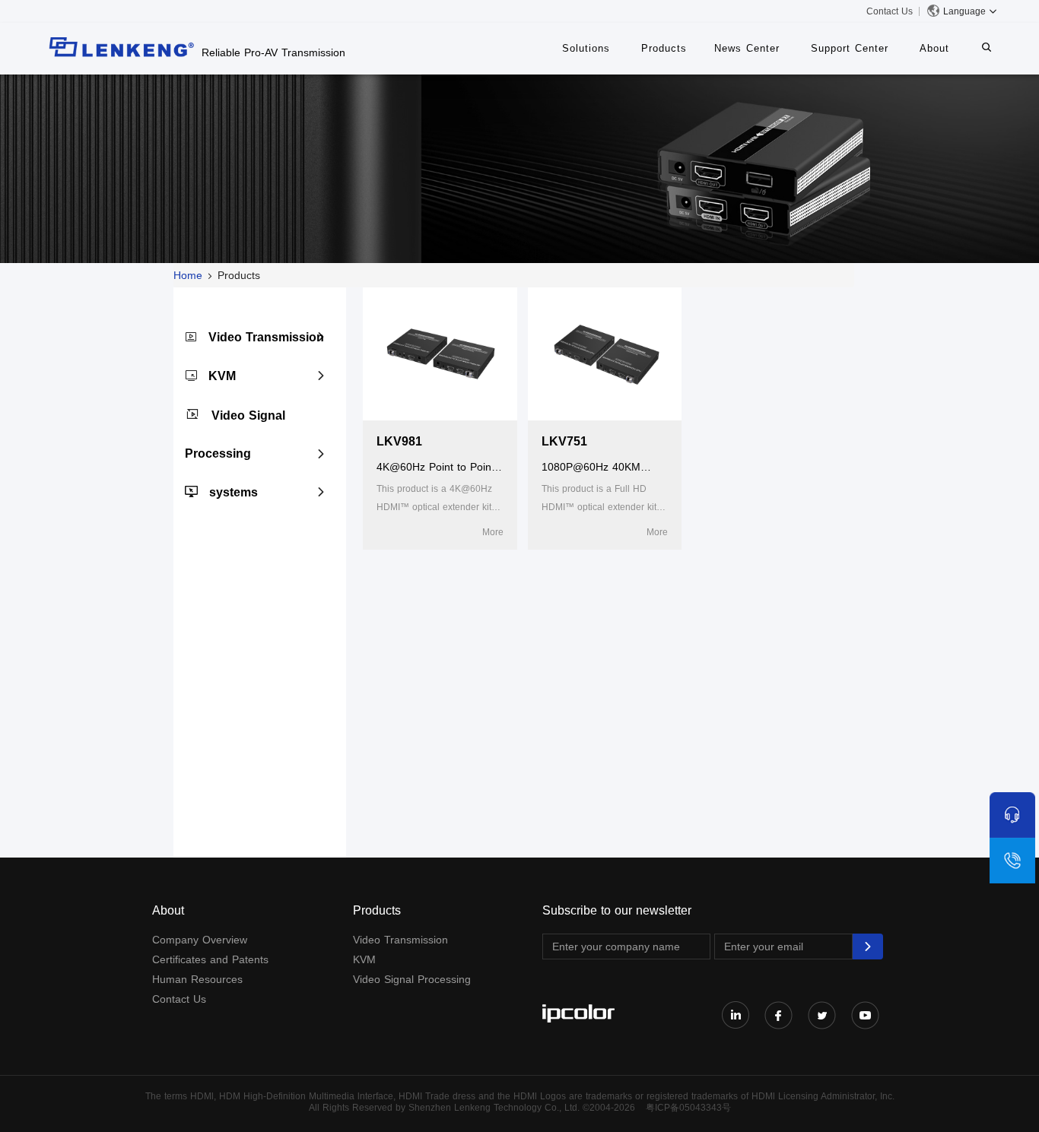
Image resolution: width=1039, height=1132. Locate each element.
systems (233, 492)
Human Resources (197, 979)
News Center (747, 48)
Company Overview (199, 940)
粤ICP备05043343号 (688, 1107)
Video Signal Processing (412, 979)
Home (187, 275)
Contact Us (889, 11)
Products (664, 48)
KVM (222, 375)
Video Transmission (266, 337)
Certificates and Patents (210, 959)
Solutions (586, 48)
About (934, 48)
